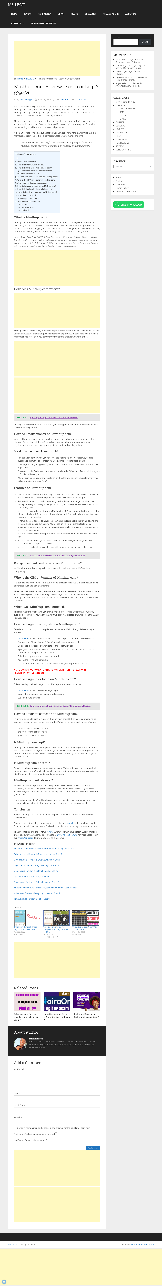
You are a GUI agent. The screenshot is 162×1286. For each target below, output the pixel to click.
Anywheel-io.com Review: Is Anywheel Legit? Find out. (129, 84)
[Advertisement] (57, 58)
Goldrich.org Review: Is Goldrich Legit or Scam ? (36, 882)
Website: (18, 1117)
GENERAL (120, 126)
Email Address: (21, 1105)
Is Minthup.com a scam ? (28, 198)
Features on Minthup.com (28, 174)
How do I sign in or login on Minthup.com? (35, 189)
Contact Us (18, 23)
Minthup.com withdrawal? (29, 201)
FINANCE (120, 122)
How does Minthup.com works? (30, 165)
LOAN (61, 14)
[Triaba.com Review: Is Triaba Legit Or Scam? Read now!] (27, 918)
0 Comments (81, 99)
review (50, 832)
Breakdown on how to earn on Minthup (36, 171)
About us (130, 14)
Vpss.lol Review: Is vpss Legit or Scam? (32, 876)
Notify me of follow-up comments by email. (34, 1134)
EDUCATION (121, 105)
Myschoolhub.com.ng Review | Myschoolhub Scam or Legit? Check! (45, 888)
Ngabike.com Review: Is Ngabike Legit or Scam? (36, 865)
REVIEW (28, 14)
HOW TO (74, 14)
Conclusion (22, 204)
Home (14, 14)
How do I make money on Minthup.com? (34, 168)
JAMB (122, 112)
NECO (123, 115)
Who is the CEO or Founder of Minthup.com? (36, 180)
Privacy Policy (111, 14)
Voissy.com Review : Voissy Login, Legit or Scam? (37, 893)
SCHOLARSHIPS (123, 150)
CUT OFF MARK (127, 108)
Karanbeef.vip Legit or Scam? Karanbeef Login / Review (129, 60)
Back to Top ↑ (147, 1244)
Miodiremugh (25, 99)
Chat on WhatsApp (131, 204)
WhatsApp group (25, 838)
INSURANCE (121, 132)
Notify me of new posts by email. (29, 1140)
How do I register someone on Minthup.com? (37, 192)
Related (25, 210)
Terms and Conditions (43, 23)
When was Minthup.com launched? (32, 183)
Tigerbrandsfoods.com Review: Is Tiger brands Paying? (131, 78)
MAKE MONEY (44, 14)
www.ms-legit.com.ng (67, 835)
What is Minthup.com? (26, 161)
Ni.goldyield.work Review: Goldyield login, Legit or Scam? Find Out (56, 929)
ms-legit (69, 823)
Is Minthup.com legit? (27, 195)
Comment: (19, 1069)
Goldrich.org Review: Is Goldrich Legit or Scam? (36, 871)
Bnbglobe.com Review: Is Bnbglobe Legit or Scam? (38, 854)
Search (116, 37)
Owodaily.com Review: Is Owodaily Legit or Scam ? (38, 860)
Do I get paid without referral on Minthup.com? (37, 177)
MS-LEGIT (16, 4)
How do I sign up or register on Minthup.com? (36, 186)
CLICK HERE (24, 638)
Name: (17, 1093)
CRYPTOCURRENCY (125, 102)
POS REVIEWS (122, 143)
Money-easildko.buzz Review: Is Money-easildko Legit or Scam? (44, 848)
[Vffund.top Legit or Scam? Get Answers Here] (85, 918)
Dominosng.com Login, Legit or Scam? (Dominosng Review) (130, 66)
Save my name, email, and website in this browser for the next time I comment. (53, 1128)
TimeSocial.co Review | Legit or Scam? (32, 899)
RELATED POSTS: (29, 207)
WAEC (123, 119)
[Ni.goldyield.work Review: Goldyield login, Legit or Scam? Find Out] (56, 918)
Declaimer (90, 14)
